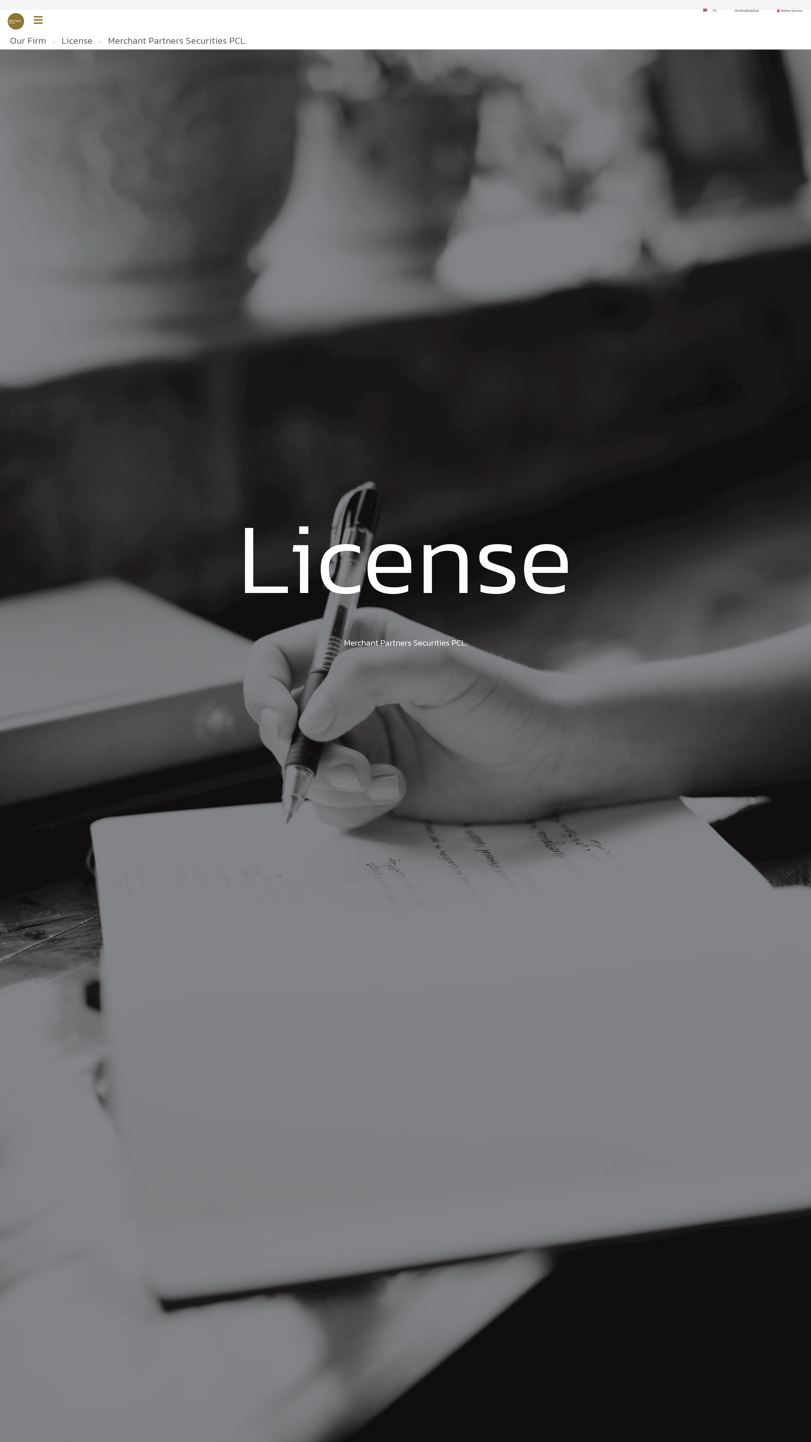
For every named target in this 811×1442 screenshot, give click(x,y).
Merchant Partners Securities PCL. (177, 40)
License (77, 40)
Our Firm (28, 40)
